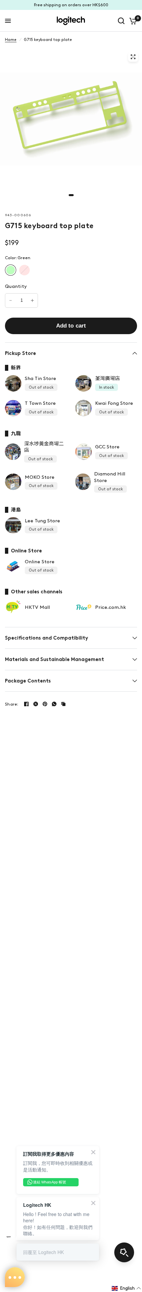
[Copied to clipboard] (63, 704)
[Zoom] (133, 57)
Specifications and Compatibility (46, 638)
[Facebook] (26, 704)
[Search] (121, 21)
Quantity (16, 286)
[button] (126, 1288)
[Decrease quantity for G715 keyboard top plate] (10, 300)
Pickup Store (20, 353)
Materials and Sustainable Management (54, 659)
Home (11, 39)
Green (10, 270)
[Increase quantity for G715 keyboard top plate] (32, 300)
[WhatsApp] (54, 704)
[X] (36, 704)
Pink (24, 270)
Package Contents (28, 681)
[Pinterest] (45, 704)
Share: (11, 704)
